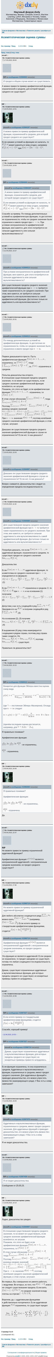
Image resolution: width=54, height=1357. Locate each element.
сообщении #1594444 (17, 182)
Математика (20, 1345)
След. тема (15, 53)
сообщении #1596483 (20, 787)
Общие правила (40, 1353)
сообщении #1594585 (20, 521)
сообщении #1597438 (17, 1177)
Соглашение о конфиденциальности (21, 1353)
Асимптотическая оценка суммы (23, 37)
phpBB (17, 1356)
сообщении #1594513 (20, 268)
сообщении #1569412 (17, 682)
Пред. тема (5, 53)
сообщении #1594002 (17, 77)
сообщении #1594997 (20, 469)
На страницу (5, 46)
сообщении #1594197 (20, 127)
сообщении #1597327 (17, 1013)
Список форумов (8, 1345)
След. (31, 46)
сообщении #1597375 (20, 1119)
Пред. (13, 46)
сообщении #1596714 (20, 903)
